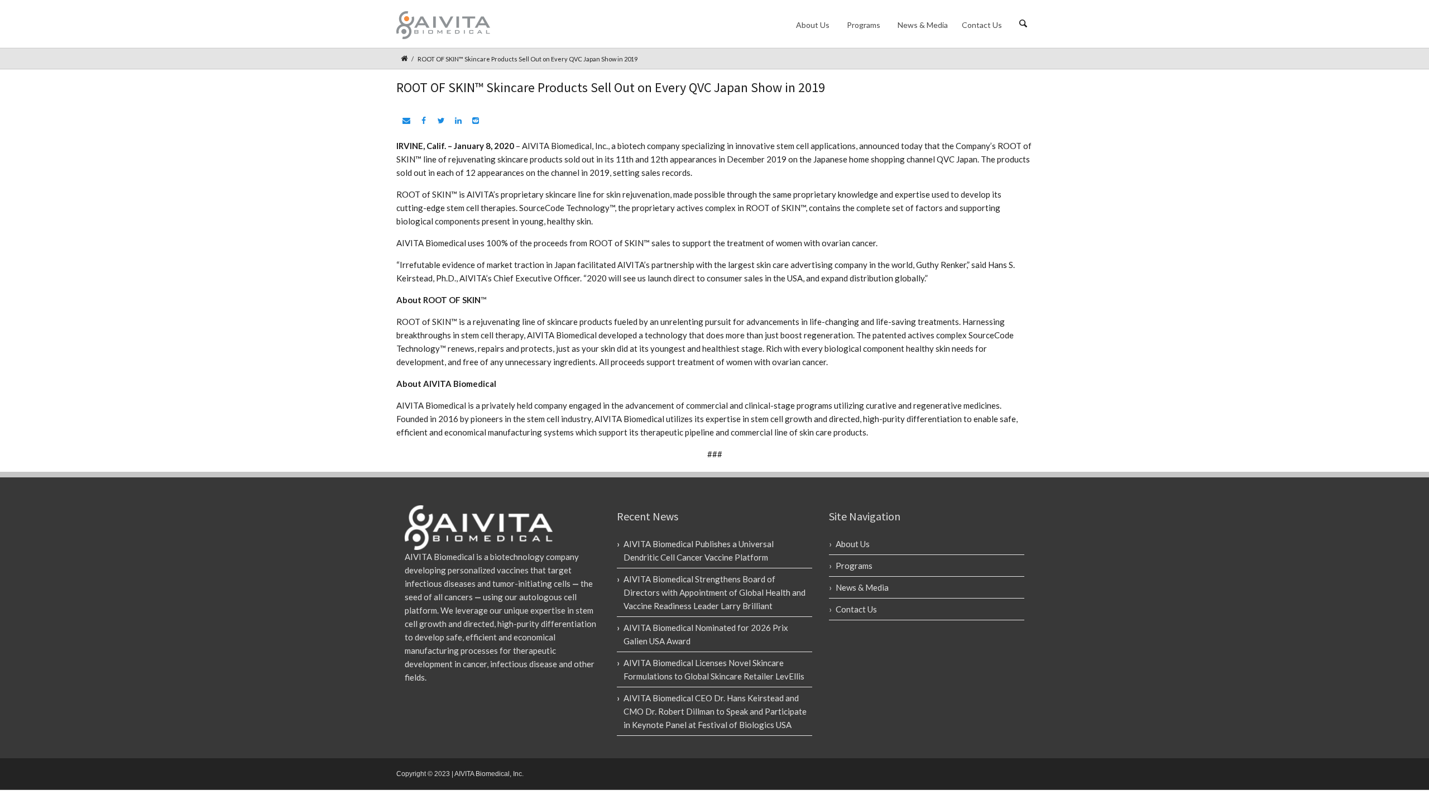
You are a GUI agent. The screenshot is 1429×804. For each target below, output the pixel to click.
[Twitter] (439, 121)
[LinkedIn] (457, 121)
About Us (812, 25)
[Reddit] (474, 121)
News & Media (923, 25)
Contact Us (982, 25)
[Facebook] (422, 121)
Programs (863, 25)
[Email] (405, 121)
